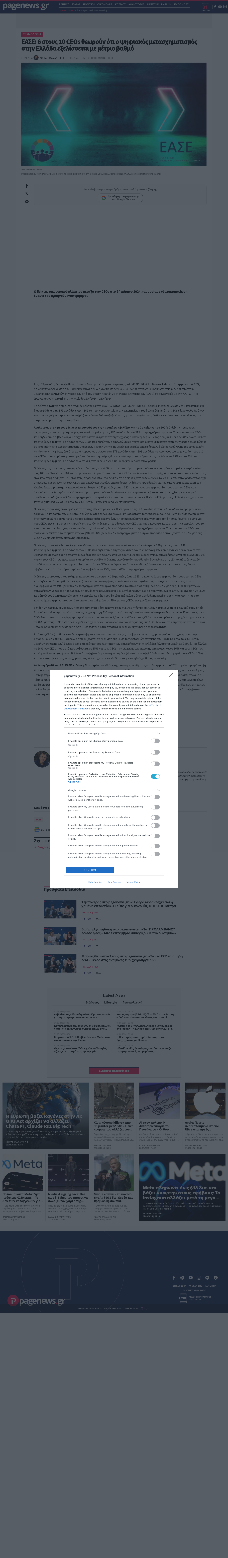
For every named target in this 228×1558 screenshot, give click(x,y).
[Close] (172, 676)
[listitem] (114, 733)
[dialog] (114, 779)
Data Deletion (95, 882)
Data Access (114, 882)
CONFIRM (90, 870)
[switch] (155, 741)
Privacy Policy (133, 882)
